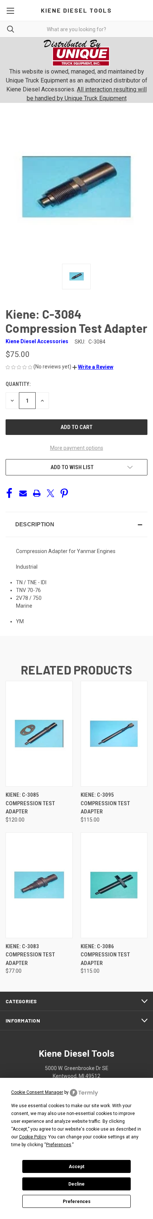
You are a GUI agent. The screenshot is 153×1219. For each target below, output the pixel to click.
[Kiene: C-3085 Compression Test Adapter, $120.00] (39, 733)
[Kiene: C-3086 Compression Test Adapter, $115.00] (114, 885)
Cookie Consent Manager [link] (37, 1092)
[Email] (23, 493)
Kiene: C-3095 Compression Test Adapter (105, 803)
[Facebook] (9, 493)
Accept (76, 1166)
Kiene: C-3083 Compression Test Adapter (30, 954)
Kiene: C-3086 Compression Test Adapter (105, 954)
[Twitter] (50, 493)
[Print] (36, 493)
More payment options (76, 448)
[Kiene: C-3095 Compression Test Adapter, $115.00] (114, 733)
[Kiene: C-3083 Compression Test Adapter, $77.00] (39, 885)
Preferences (77, 1201)
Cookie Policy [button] (32, 1137)
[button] (92, 367)
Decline (76, 1184)
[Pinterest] (64, 493)
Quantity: (18, 384)
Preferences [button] (58, 1144)
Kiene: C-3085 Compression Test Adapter (30, 803)
